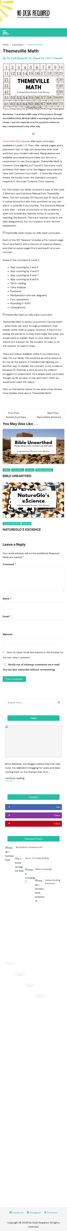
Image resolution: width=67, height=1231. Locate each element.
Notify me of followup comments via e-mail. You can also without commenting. (31, 667)
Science (26, 523)
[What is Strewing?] (30, 985)
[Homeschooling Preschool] (40, 996)
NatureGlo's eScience (49, 417)
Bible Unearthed (17, 476)
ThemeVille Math (12, 141)
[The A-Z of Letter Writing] (20, 974)
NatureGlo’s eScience (22, 529)
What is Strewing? (43, 869)
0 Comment (56, 58)
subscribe (24, 669)
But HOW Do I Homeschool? (29, 847)
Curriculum (18, 470)
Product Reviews (44, 470)
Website (7, 634)
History (29, 470)
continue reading (14, 778)
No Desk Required (17, 58)
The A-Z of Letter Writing (37, 858)
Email (7, 616)
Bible (6, 470)
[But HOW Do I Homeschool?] (10, 963)
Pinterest (52, 1212)
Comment (9, 564)
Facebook (18, 1212)
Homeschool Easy (16, 417)
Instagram (35, 1212)
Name (7, 598)
